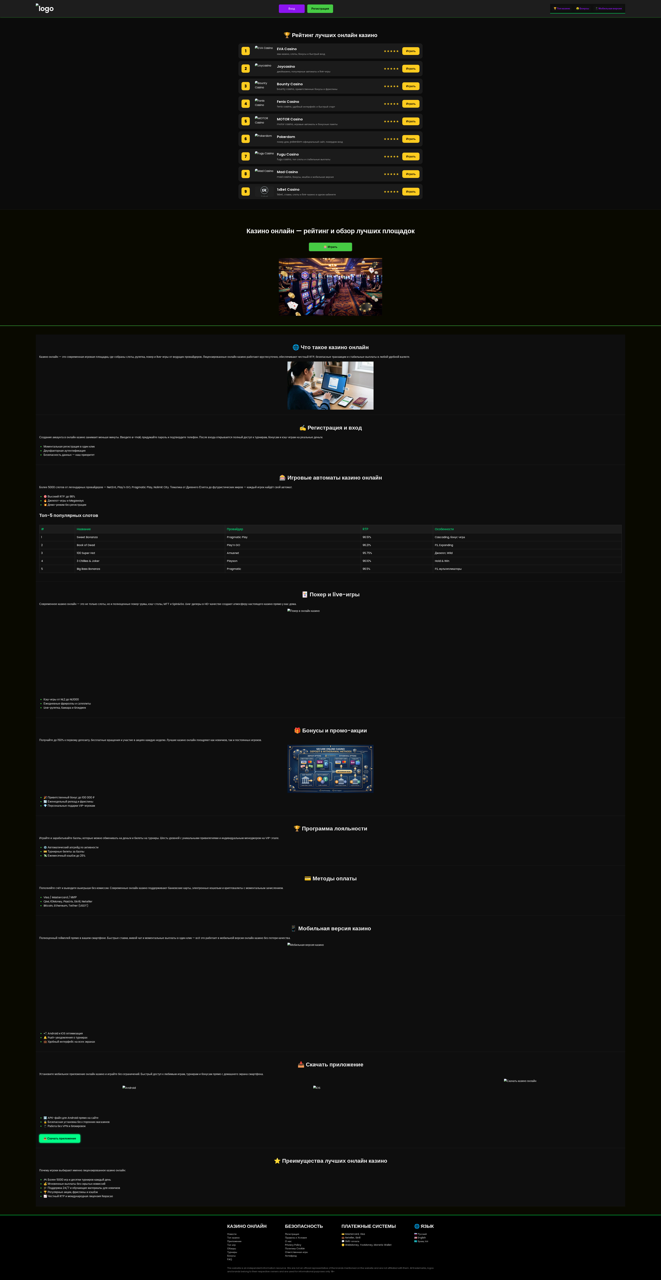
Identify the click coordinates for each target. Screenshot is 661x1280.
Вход (291, 9)
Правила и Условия (296, 1237)
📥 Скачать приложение (59, 1138)
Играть (411, 51)
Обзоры (231, 1248)
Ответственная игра (296, 1252)
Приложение (234, 1241)
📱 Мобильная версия (608, 8)
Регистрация (320, 9)
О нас (288, 1241)
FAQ (229, 1259)
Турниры (232, 1252)
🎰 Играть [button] (330, 247)
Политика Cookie (295, 1248)
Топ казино (233, 1237)
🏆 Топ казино (562, 8)
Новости (232, 1234)
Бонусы (231, 1255)
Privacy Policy (293, 1245)
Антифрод (291, 1255)
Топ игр (231, 1245)
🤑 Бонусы (582, 8)
